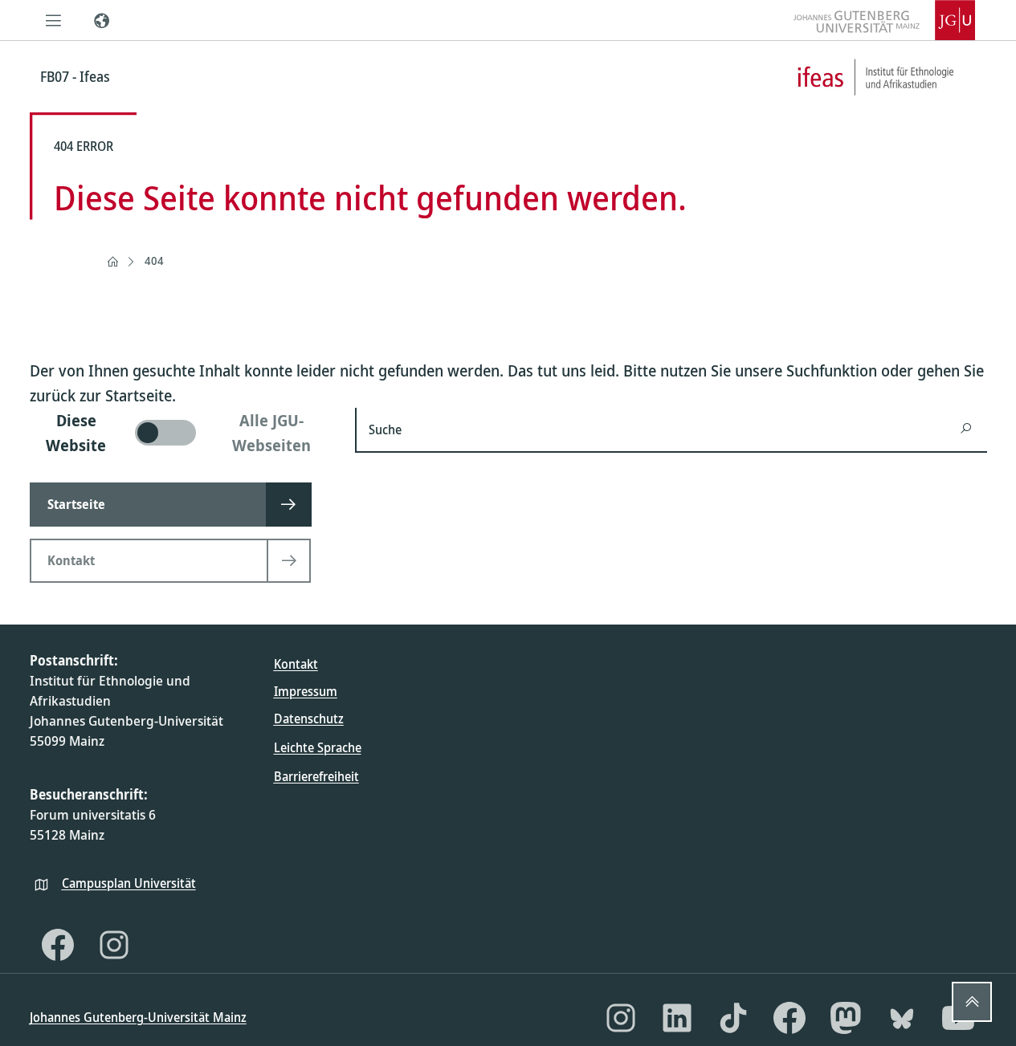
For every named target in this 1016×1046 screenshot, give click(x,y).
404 (154, 260)
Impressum (305, 691)
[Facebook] (58, 945)
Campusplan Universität (129, 883)
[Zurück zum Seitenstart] (972, 1002)
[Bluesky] (902, 1018)
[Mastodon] (846, 1018)
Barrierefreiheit (316, 776)
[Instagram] (114, 945)
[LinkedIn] (677, 1018)
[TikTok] (733, 1018)
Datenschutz (309, 718)
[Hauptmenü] (54, 20)
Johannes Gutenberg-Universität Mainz (138, 1017)
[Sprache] (102, 20)
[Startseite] (112, 261)
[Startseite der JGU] (884, 20)
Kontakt (296, 664)
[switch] (183, 433)
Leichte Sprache (317, 747)
